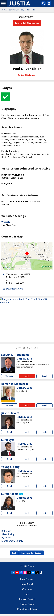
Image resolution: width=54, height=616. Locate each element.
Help (27, 594)
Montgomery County (12, 540)
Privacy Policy (27, 604)
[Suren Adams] (8, 503)
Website (5, 221)
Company (27, 589)
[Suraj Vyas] (8, 449)
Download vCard (14, 288)
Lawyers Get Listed (31, 552)
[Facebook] (21, 572)
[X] (37, 572)
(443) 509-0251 (24, 416)
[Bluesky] (33, 572)
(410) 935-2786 (24, 443)
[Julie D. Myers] (8, 422)
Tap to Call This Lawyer (27, 22)
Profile (44, 432)
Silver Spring (8, 534)
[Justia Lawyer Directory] (41, 572)
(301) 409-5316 (24, 358)
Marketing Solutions (27, 609)
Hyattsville (6, 537)
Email (44, 376)
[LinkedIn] (13, 572)
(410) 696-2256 (24, 470)
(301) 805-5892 (24, 497)
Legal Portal (27, 584)
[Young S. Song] (8, 476)
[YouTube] (17, 572)
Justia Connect (27, 579)
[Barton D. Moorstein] (8, 393)
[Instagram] (25, 572)
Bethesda (31, 10)
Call (27, 376)
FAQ (14, 552)
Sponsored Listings (27, 348)
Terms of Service (27, 599)
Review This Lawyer (27, 75)
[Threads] (29, 572)
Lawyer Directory (16, 10)
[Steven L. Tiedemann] (8, 364)
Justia (3, 10)
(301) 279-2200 (24, 387)
